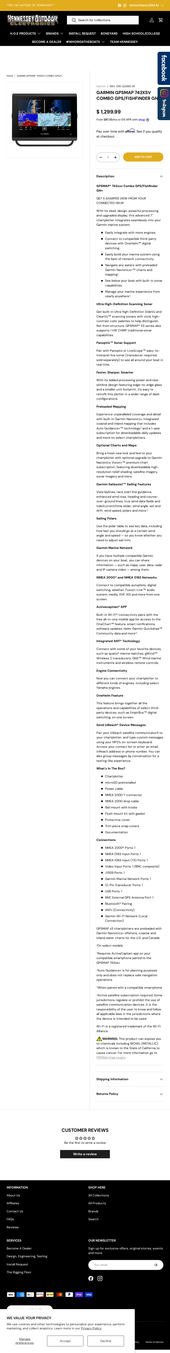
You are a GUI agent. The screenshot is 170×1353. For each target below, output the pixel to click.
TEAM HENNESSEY (124, 42)
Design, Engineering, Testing (27, 1256)
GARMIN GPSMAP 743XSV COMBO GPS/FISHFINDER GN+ (40, 76)
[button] (160, 20)
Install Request (17, 1264)
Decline (105, 1341)
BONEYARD (109, 33)
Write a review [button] (85, 1154)
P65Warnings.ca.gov (110, 1057)
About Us (13, 1195)
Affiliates (13, 1203)
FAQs (10, 1219)
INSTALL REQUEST (82, 33)
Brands (93, 1211)
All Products (97, 1203)
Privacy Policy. (91, 1328)
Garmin (101, 86)
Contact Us (15, 1211)
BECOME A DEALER (46, 42)
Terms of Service (154, 1342)
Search (93, 1219)
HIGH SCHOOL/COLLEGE (141, 33)
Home (10, 76)
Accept (65, 1341)
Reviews (13, 1227)
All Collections (98, 1195)
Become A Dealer (19, 1248)
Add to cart (143, 157)
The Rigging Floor (19, 1272)
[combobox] (103, 20)
